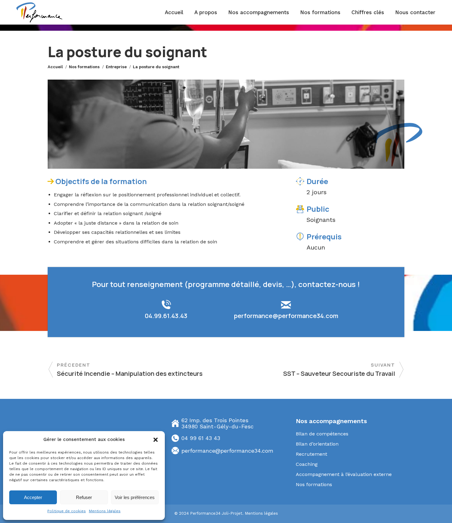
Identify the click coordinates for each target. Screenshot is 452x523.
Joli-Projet (232, 513)
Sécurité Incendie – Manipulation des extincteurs (130, 373)
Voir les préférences (135, 497)
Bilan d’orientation (317, 444)
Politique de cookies (66, 511)
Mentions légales (105, 511)
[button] (156, 440)
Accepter (33, 497)
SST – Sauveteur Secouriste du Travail (339, 373)
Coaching (307, 464)
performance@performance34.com (286, 316)
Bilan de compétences (322, 434)
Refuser (84, 497)
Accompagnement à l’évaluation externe (344, 474)
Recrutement (311, 454)
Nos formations (314, 484)
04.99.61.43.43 (166, 316)
